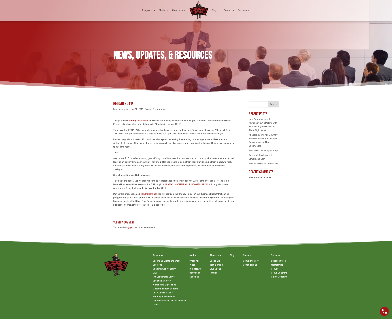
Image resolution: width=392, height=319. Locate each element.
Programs (147, 10)
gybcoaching (122, 109)
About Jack (177, 10)
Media (162, 10)
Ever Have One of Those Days (263, 163)
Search (273, 104)
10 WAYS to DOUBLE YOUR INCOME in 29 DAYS (187, 184)
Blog (214, 10)
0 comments (159, 109)
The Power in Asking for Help (263, 150)
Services (242, 10)
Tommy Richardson (139, 120)
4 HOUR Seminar (148, 194)
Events (148, 109)
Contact (228, 10)
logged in (131, 227)
